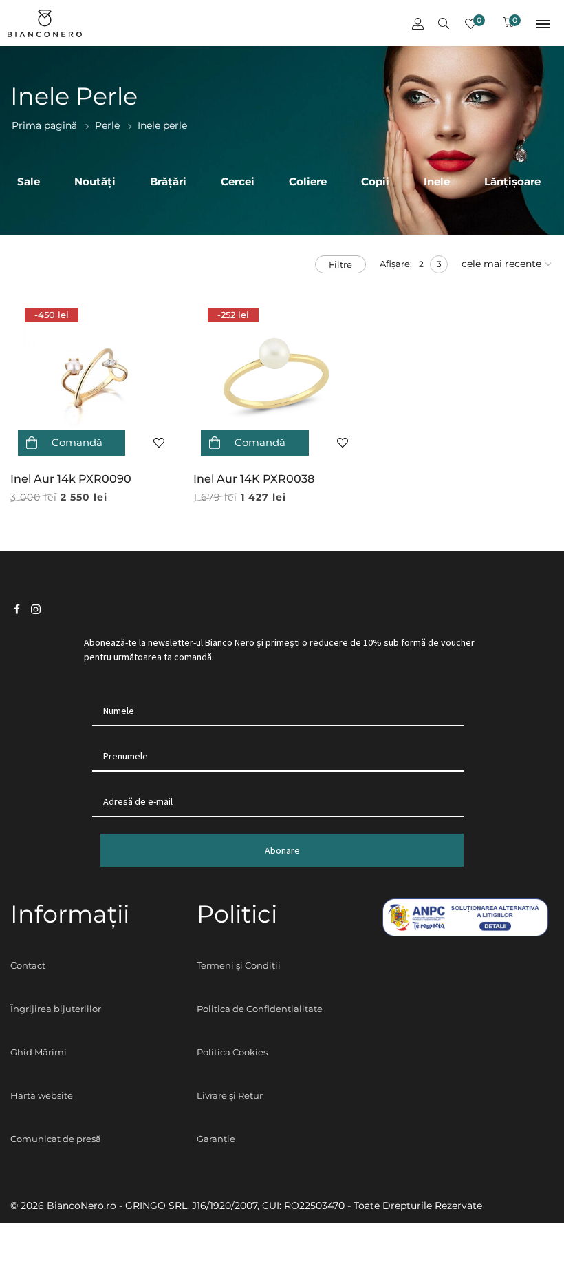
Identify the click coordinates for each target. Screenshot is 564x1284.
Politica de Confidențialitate (260, 1008)
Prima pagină (44, 125)
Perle (107, 125)
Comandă (77, 442)
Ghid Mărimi (38, 1051)
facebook (16, 609)
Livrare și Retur (230, 1095)
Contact (27, 965)
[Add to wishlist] (160, 442)
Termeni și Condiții (239, 965)
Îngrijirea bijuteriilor (55, 1008)
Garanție (216, 1138)
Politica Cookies (232, 1051)
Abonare (282, 850)
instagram (36, 609)
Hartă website (41, 1095)
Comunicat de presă (55, 1138)
